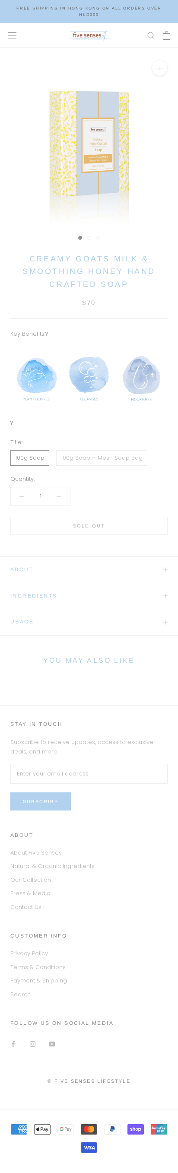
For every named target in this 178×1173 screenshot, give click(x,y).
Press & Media (30, 893)
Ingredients (33, 596)
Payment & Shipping (38, 980)
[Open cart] (166, 35)
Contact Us (25, 907)
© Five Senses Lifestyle (89, 1081)
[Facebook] (13, 1043)
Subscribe (40, 801)
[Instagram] (32, 1043)
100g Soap (29, 458)
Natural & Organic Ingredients (52, 866)
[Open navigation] (12, 35)
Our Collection (30, 880)
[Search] (151, 35)
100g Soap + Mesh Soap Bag (102, 458)
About (21, 569)
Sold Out (89, 525)
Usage (22, 622)
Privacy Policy (29, 953)
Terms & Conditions (38, 967)
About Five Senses (36, 853)
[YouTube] (52, 1043)
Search (20, 994)
